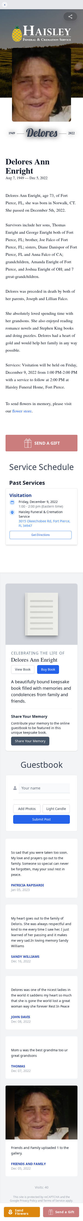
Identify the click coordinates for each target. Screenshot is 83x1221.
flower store (22, 411)
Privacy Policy (28, 1201)
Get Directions (40, 535)
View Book (22, 669)
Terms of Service (54, 1201)
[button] (41, 1112)
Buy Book (48, 669)
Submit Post (41, 819)
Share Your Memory (30, 741)
